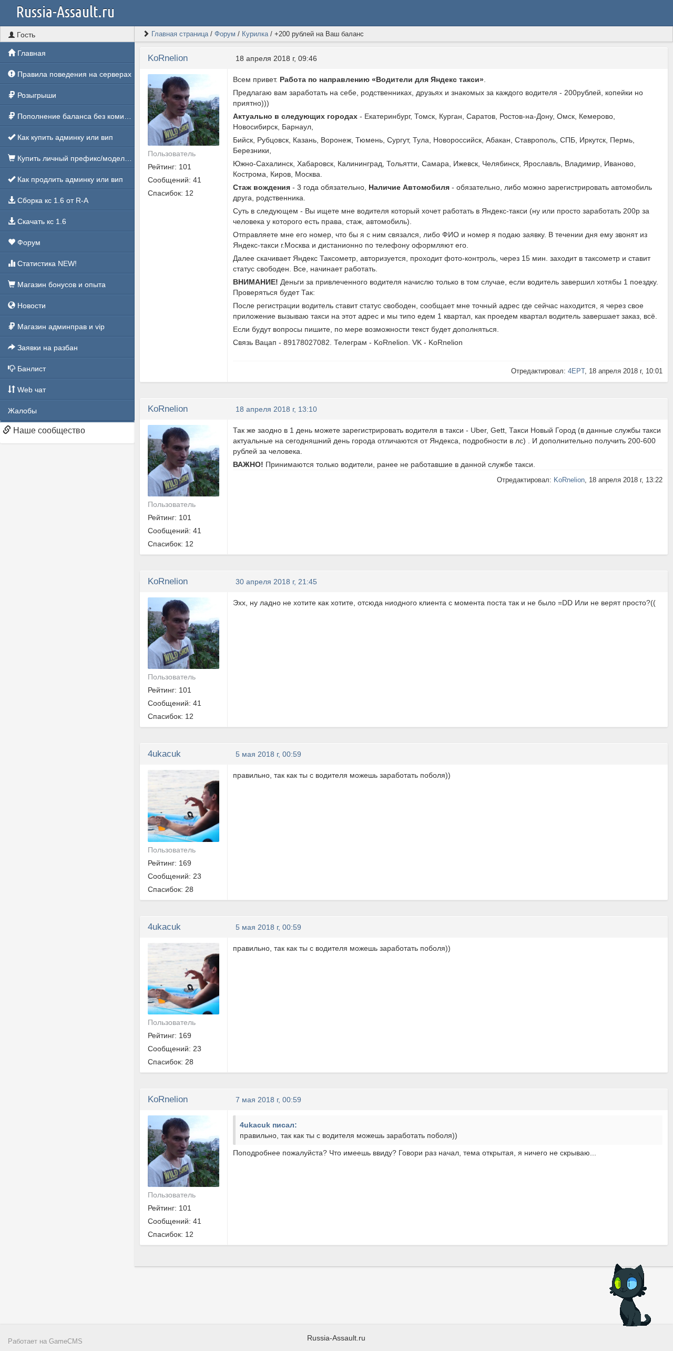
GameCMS (66, 1341)
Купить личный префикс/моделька (75, 158)
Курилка (255, 34)
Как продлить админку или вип (69, 179)
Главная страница (179, 34)
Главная (30, 53)
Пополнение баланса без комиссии (75, 116)
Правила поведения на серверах (73, 74)
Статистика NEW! (46, 263)
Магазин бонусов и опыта (60, 284)
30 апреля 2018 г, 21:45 (276, 581)
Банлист (30, 368)
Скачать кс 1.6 (40, 221)
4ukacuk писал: (268, 1125)
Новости (30, 305)
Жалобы (22, 411)
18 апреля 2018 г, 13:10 (276, 409)
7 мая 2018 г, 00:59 (268, 1099)
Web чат (30, 389)
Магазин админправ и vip (60, 326)
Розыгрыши (35, 95)
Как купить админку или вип (64, 137)
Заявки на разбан (46, 347)
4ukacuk (164, 754)
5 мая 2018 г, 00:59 (268, 754)
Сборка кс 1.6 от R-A (51, 200)
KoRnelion (168, 58)
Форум (27, 242)
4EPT (576, 371)
